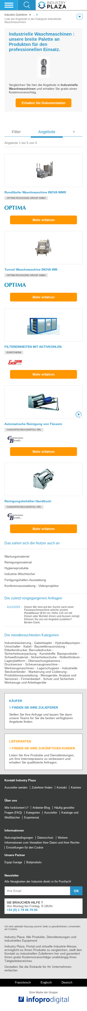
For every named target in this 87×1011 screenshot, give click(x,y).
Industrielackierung (17, 643)
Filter (16, 132)
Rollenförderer (70, 657)
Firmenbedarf (30, 679)
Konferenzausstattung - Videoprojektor (31, 586)
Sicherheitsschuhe (44, 657)
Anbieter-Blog (41, 807)
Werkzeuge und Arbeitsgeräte (25, 682)
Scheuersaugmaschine (41, 664)
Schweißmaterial (16, 657)
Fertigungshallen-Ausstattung (25, 580)
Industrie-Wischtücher (19, 574)
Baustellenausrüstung (49, 646)
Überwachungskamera (44, 661)
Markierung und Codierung (47, 671)
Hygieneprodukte (16, 568)
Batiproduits (34, 862)
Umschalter (12, 646)
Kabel (27, 646)
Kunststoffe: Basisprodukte (58, 653)
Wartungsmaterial (16, 556)
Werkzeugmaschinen (19, 668)
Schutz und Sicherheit (58, 679)
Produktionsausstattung (21, 675)
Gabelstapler (43, 643)
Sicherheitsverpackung (20, 653)
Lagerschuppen (48, 668)
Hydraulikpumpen (67, 643)
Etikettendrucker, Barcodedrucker (28, 650)
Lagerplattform (14, 661)
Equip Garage (13, 862)
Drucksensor (13, 664)
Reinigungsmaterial (18, 562)
